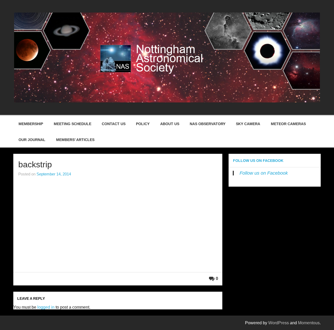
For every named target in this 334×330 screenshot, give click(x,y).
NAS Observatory (207, 124)
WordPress (278, 323)
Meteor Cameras (288, 124)
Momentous (309, 323)
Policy (143, 124)
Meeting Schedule (72, 124)
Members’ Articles (75, 140)
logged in (46, 307)
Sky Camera (248, 124)
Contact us (114, 124)
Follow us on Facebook (258, 160)
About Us (169, 124)
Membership (31, 124)
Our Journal (32, 140)
